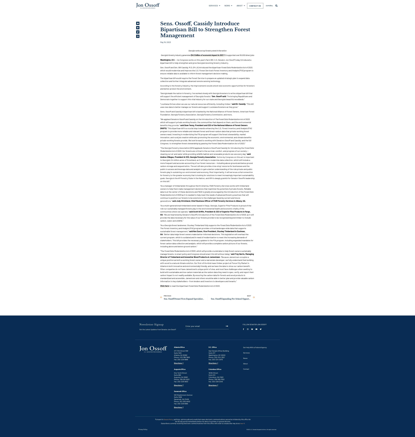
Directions (178, 363)
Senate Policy (168, 419)
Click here (164, 286)
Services (213, 6)
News (227, 6)
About (240, 6)
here (242, 424)
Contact (246, 369)
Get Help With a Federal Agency (255, 347)
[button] (137, 23)
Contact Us (255, 6)
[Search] (276, 5)
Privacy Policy (142, 429)
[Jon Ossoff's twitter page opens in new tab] (261, 329)
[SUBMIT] (224, 326)
